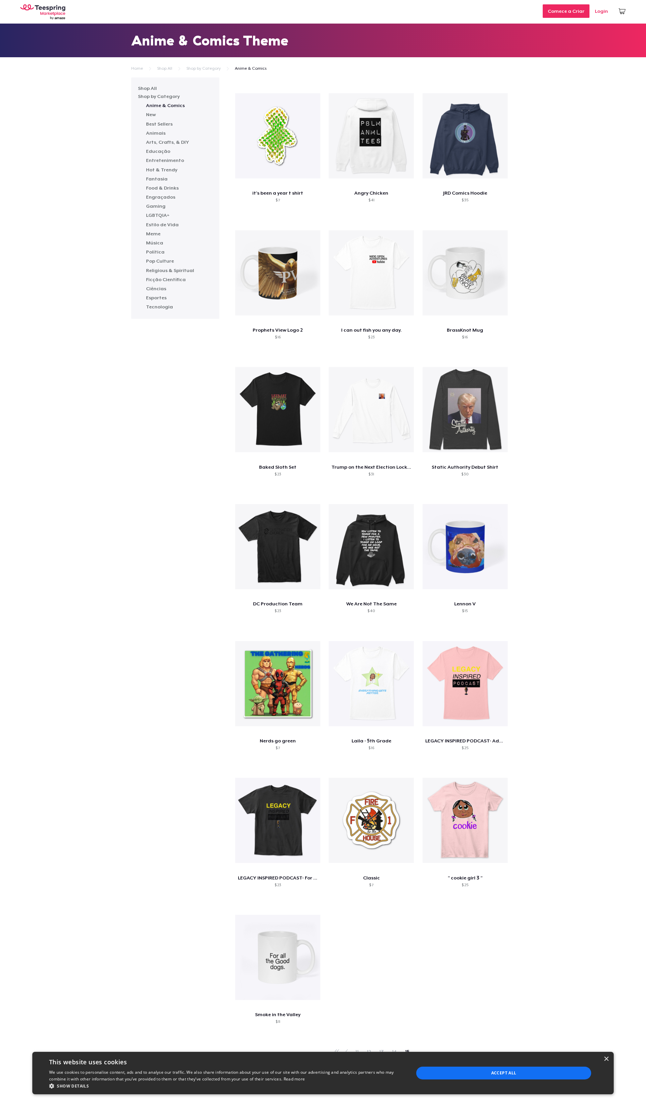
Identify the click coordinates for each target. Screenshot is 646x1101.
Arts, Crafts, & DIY (167, 142)
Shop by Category (203, 68)
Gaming (156, 206)
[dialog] (323, 1073)
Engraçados (160, 197)
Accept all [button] (503, 1073)
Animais (156, 133)
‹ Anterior (347, 1049)
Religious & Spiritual (170, 270)
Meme (153, 233)
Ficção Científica (166, 279)
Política (155, 252)
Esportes (156, 297)
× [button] (606, 1059)
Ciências (156, 288)
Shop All (164, 68)
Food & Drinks (162, 188)
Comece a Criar (566, 11)
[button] (226, 1085)
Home (137, 68)
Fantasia (157, 178)
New (151, 114)
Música (154, 242)
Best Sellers (159, 124)
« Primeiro (337, 1049)
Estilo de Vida (162, 224)
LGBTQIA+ (158, 215)
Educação (158, 151)
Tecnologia (159, 306)
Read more (294, 1079)
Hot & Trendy (161, 169)
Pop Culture (160, 261)
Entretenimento (165, 160)
